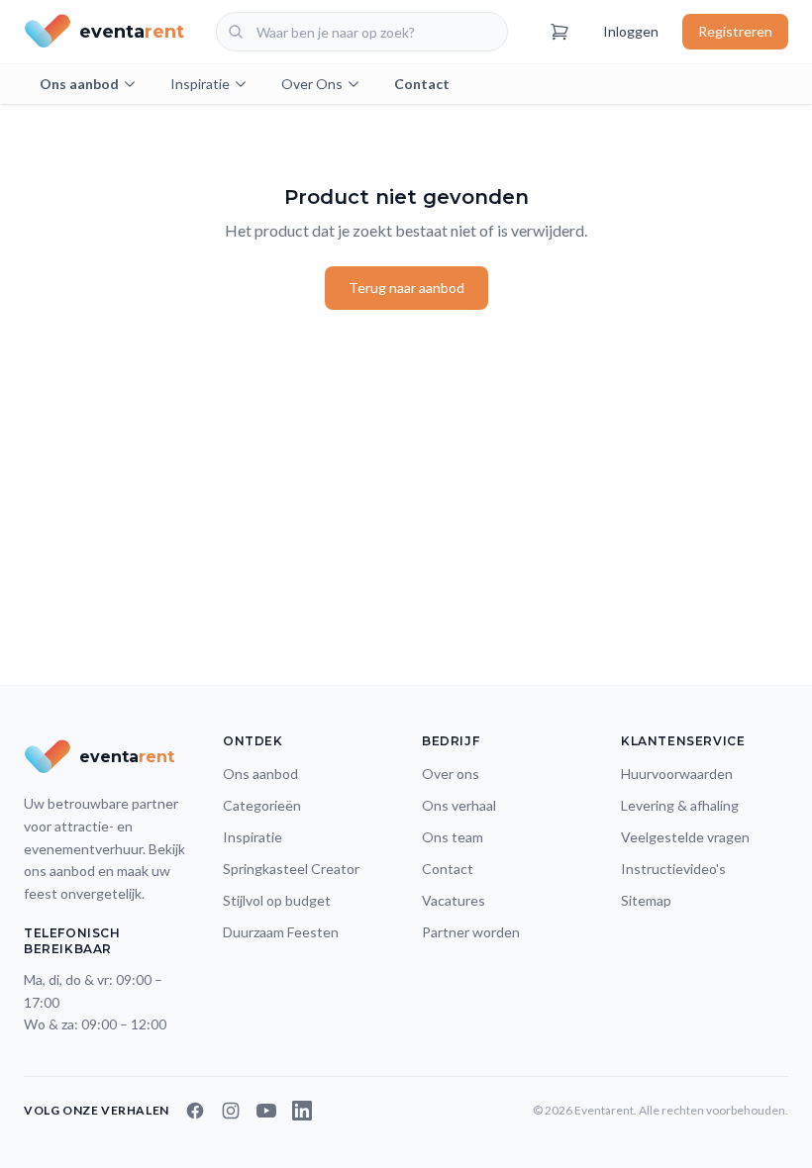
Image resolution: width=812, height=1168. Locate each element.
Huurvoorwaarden (677, 773)
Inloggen (631, 31)
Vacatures (453, 900)
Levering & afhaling (680, 805)
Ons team (452, 836)
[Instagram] (231, 1110)
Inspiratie (200, 83)
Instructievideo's (673, 868)
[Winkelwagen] (559, 31)
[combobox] (362, 31)
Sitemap (646, 900)
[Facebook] (195, 1110)
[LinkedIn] (302, 1110)
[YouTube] (266, 1110)
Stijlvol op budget (277, 900)
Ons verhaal (459, 805)
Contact (422, 83)
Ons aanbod (79, 83)
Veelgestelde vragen (685, 836)
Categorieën (262, 805)
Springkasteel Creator (291, 868)
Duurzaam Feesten (281, 932)
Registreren (735, 31)
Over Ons (312, 83)
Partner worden (471, 932)
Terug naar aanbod (406, 287)
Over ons (450, 773)
